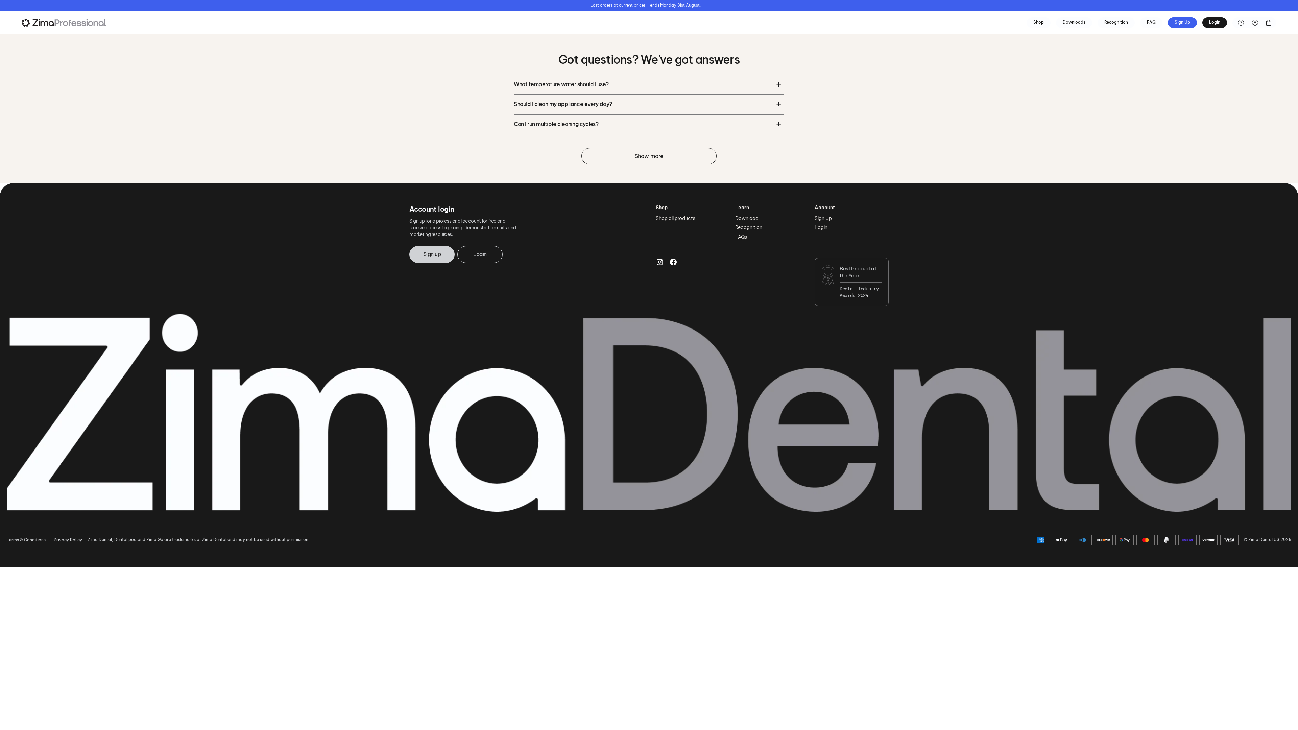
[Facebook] (673, 282)
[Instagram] (660, 282)
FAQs (741, 237)
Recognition (1116, 22)
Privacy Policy (68, 539)
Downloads (1074, 22)
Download (747, 218)
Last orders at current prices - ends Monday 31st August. (646, 5)
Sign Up (1182, 22)
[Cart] (1268, 23)
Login (1214, 22)
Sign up (432, 254)
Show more (649, 156)
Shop (1038, 22)
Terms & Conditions (26, 539)
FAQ (1151, 22)
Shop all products (675, 218)
